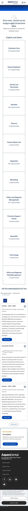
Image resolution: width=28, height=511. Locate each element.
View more (14, 424)
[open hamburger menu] (2, 3)
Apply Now (7, 339)
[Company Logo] (12, 2)
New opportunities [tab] (6, 293)
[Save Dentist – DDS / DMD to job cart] (25, 306)
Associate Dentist (7, 346)
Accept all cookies (14, 503)
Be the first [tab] (16, 293)
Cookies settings (14, 498)
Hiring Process (6, 470)
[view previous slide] (5, 300)
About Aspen (6, 462)
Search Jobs (5, 466)
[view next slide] (23, 300)
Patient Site (5, 474)
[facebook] (4, 479)
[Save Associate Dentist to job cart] (25, 346)
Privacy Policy (5, 506)
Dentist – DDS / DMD (9, 306)
